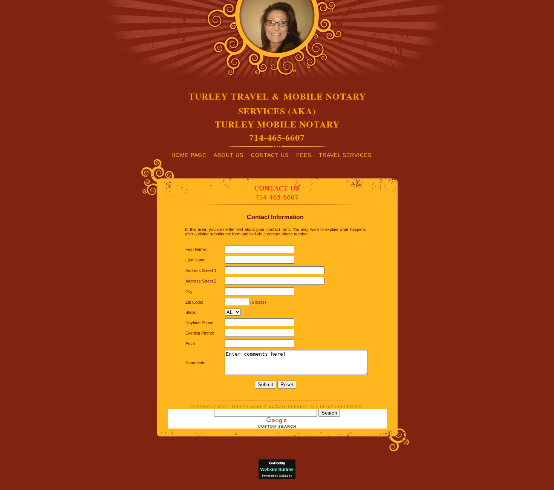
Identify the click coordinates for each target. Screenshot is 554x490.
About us (228, 155)
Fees (303, 155)
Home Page (188, 155)
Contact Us (270, 155)
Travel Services (345, 155)
